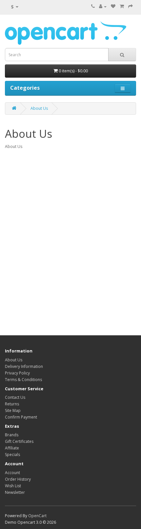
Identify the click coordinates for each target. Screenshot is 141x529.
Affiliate (12, 448)
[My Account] (103, 6)
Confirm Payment (21, 417)
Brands (11, 435)
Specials (12, 454)
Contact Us (15, 397)
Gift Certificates (19, 441)
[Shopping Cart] (122, 6)
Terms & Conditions (23, 379)
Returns (12, 404)
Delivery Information (24, 366)
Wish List (13, 486)
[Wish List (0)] (113, 6)
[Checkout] (130, 6)
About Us (39, 108)
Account (12, 472)
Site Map (13, 410)
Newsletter (15, 492)
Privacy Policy (17, 373)
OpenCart (37, 515)
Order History (18, 479)
